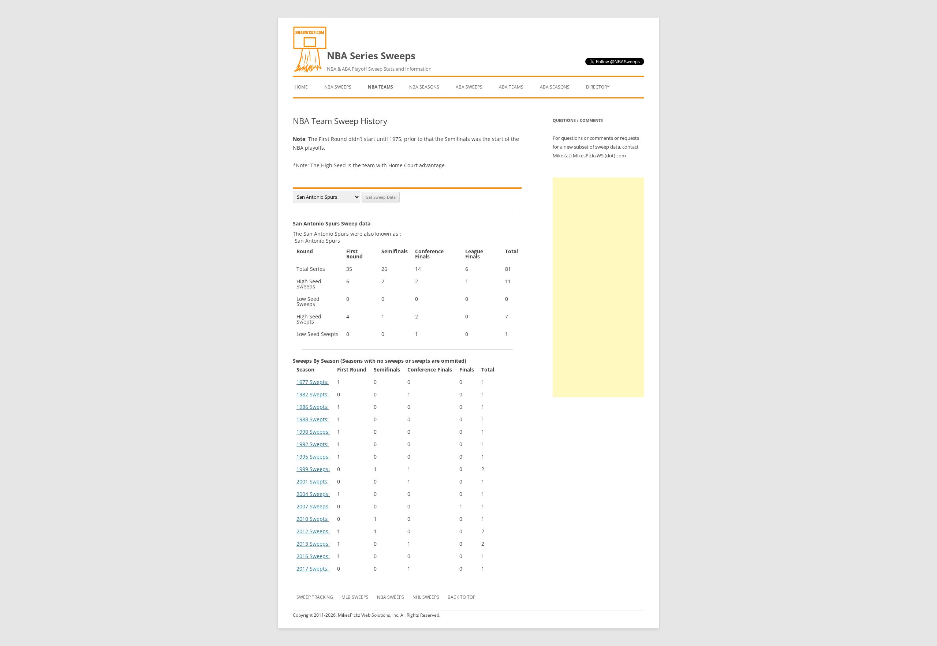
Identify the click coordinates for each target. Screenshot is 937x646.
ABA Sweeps (469, 87)
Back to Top (461, 597)
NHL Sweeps (425, 597)
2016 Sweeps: (313, 556)
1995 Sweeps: (313, 456)
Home (301, 87)
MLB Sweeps (355, 597)
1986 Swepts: (312, 406)
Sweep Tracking (314, 597)
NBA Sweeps (337, 87)
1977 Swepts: (312, 381)
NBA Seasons (424, 87)
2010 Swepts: (312, 518)
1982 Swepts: (312, 394)
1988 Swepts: (312, 419)
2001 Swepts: (312, 481)
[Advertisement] (598, 287)
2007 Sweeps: (313, 506)
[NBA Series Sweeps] (310, 71)
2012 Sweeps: (313, 531)
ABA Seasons (555, 87)
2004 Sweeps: (313, 493)
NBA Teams (380, 87)
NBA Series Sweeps (379, 60)
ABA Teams (511, 87)
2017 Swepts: (312, 568)
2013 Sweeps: (313, 543)
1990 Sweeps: (313, 431)
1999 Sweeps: (313, 469)
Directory (597, 87)
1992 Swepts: (312, 444)
